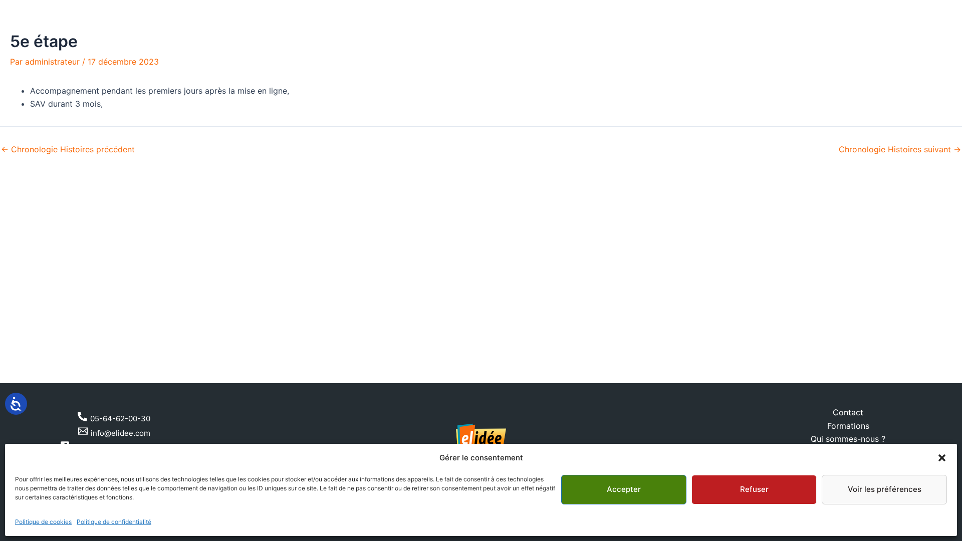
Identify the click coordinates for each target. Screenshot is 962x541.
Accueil (341, 51)
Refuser (754, 489)
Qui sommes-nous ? (848, 439)
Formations (848, 426)
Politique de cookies (43, 521)
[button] (942, 458)
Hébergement (555, 51)
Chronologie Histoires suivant (900, 149)
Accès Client (889, 9)
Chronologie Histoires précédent (68, 149)
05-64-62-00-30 (52, 10)
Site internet (395, 51)
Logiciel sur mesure (474, 51)
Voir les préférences (884, 489)
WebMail (937, 9)
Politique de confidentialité (114, 521)
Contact (614, 51)
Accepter (624, 489)
